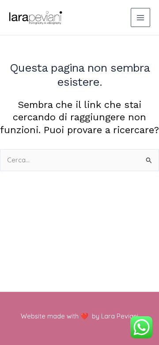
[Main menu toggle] (140, 17)
